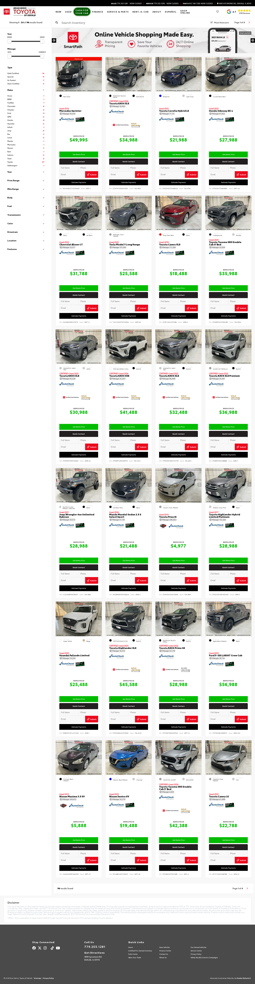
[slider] (9, 41)
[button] (99, 73)
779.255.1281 (119, 3)
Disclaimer (245, 33)
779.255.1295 (155, 3)
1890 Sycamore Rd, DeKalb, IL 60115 (234, 3)
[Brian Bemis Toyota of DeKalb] (24, 11)
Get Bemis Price (79, 154)
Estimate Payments (79, 182)
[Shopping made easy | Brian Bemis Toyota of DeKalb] (153, 40)
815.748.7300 (191, 3)
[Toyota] (7, 12)
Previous (54, 40)
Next (253, 40)
